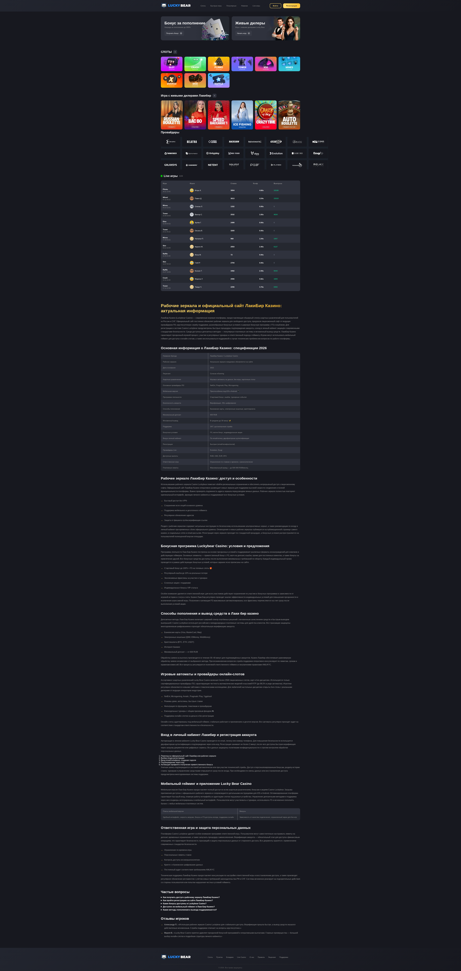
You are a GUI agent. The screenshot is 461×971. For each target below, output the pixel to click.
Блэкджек (230, 957)
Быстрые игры (216, 6)
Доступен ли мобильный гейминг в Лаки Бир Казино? (189, 907)
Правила (261, 957)
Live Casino (241, 957)
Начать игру (241, 33)
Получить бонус (172, 33)
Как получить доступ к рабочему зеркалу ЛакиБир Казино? (191, 897)
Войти (275, 6)
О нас (252, 957)
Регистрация (291, 6)
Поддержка (283, 957)
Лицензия (272, 957)
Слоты (203, 6)
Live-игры (256, 6)
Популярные (231, 6)
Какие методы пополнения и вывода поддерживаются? (190, 910)
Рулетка (219, 957)
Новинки (244, 6)
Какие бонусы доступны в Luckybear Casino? (184, 904)
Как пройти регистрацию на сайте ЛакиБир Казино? (188, 900)
